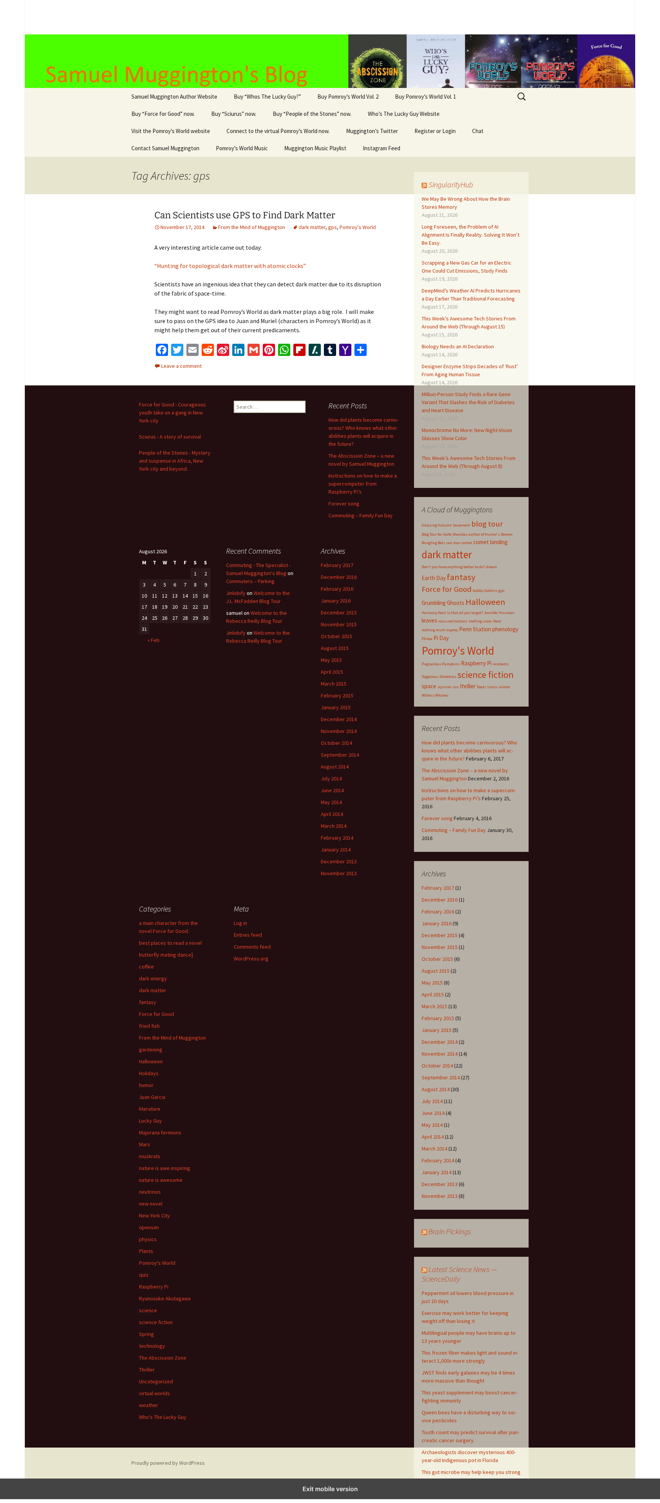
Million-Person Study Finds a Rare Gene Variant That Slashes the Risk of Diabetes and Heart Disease (468, 402)
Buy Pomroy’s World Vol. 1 (425, 96)
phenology (505, 629)
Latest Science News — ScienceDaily (459, 1274)
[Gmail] (253, 350)
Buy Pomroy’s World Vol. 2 (348, 96)
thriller (468, 686)
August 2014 (436, 1089)
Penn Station (475, 629)
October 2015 (437, 958)
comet (467, 542)
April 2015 (433, 994)
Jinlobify (236, 593)
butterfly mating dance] (166, 954)
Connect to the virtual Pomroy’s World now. (278, 131)
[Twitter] (177, 350)
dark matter (312, 227)
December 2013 (440, 1184)
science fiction (486, 675)
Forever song (437, 818)
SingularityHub (451, 184)
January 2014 (436, 1172)
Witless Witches (435, 695)
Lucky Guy (150, 1120)
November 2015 (440, 947)
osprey (452, 629)
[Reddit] (207, 350)
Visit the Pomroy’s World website (170, 131)
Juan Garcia (152, 1097)
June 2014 (433, 1113)
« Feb (153, 640)
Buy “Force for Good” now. (163, 113)
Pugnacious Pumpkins (441, 663)
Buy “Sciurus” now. (233, 113)
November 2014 (440, 1053)
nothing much (433, 629)
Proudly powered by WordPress (168, 1462)
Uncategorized (156, 1381)
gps (332, 227)
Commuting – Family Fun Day (454, 830)
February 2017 (438, 887)
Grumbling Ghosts (443, 602)
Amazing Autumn (437, 525)
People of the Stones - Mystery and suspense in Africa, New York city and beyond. (174, 460)
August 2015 (436, 970)
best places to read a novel (170, 942)
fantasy (461, 577)
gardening (150, 1049)
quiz (144, 1274)
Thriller (147, 1369)
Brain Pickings (450, 1231)
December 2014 (440, 1041)
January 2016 (436, 923)
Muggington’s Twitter (372, 131)
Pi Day (441, 638)
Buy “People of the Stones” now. (312, 113)
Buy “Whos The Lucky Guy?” (267, 96)
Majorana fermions (160, 1132)
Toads (481, 686)
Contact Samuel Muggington (165, 148)
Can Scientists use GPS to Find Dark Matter (244, 215)
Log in (240, 923)
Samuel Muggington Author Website (174, 96)
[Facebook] (162, 350)
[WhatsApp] (284, 350)
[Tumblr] (330, 350)
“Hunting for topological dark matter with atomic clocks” (230, 266)
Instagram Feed (381, 148)
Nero (497, 621)
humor (146, 1085)
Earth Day (434, 578)
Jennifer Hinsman (499, 612)
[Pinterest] (269, 350)
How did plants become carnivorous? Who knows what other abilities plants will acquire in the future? (469, 750)
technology (152, 1345)
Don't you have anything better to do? (453, 566)
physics (148, 1239)
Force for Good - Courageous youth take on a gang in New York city (172, 412)
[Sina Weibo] (223, 350)
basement (461, 525)
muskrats (149, 1156)
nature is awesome (161, 1179)
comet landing (490, 542)
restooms (501, 663)
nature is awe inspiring (164, 1168)
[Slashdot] (314, 350)
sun (455, 686)
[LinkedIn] (238, 350)
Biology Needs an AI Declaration (458, 346)
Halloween (485, 601)
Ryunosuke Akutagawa (165, 1298)
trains (492, 686)
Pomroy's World (358, 227)
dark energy (153, 978)
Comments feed (252, 946)
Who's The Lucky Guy (162, 1417)
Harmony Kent (434, 612)
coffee (146, 966)
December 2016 (440, 899)
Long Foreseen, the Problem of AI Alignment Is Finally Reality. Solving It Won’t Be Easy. (470, 234)
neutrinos (150, 1191)
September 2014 (441, 1077)
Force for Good (447, 589)
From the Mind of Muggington (251, 227)
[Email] (192, 350)
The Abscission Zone (162, 1357)
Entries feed (248, 934)
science (148, 1310)
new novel (150, 1203)
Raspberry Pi (476, 663)
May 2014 (432, 1124)
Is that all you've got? (465, 612)
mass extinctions (452, 621)
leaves (429, 620)
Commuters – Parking (250, 581)
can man (453, 542)
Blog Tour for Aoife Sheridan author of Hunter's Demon (467, 534)
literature (149, 1108)
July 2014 (432, 1101)
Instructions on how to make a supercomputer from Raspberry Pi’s (362, 483)
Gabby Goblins (485, 590)
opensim (149, 1227)
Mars (144, 1144)
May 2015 (432, 982)
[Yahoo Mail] (345, 350)
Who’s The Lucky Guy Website (404, 113)
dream (491, 566)
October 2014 (437, 1065)
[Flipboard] (299, 350)
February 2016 (438, 911)
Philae (427, 638)
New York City (154, 1215)
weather (148, 1405)
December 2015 (440, 935)
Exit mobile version (330, 1489)
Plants (146, 1251)
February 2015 (438, 1018)
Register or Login (435, 131)
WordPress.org (251, 958)
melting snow (480, 621)
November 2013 (440, 1196)
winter (504, 686)
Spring (146, 1334)
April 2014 (433, 1136)
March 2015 (434, 1006)
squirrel (444, 686)
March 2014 (434, 1148)
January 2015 (436, 1030)
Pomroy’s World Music (242, 148)
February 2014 (438, 1160)
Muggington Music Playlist (315, 148)
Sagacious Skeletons (439, 676)
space (429, 686)
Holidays (149, 1073)
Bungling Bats (433, 542)
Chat (478, 131)
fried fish (149, 1025)
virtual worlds (154, 1393)
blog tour (487, 524)
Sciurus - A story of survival (170, 436)
